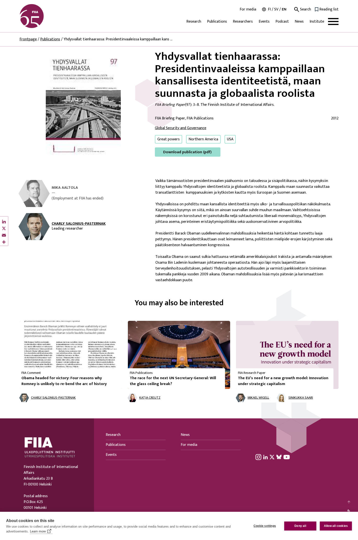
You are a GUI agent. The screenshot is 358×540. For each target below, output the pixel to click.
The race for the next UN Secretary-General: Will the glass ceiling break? (173, 381)
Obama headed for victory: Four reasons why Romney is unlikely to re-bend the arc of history (64, 381)
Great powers (168, 139)
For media (248, 9)
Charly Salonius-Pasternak (79, 224)
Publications (217, 21)
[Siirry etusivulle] (42, 16)
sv (276, 9)
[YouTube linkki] (286, 457)
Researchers (243, 21)
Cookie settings (265, 526)
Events (264, 21)
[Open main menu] (333, 22)
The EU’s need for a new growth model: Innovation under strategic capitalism (283, 381)
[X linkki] (272, 457)
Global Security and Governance (180, 128)
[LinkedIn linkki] (265, 457)
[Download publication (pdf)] (83, 103)
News (299, 21)
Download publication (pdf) (187, 152)
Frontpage (28, 39)
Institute (317, 21)
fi (269, 9)
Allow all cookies (336, 526)
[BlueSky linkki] (279, 457)
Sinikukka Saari (300, 398)
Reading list (329, 9)
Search (305, 9)
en (284, 9)
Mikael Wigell (258, 398)
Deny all (300, 526)
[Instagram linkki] (258, 457)
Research (193, 21)
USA (230, 139)
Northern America (203, 139)
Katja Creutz (149, 398)
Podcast (282, 21)
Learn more (38, 531)
